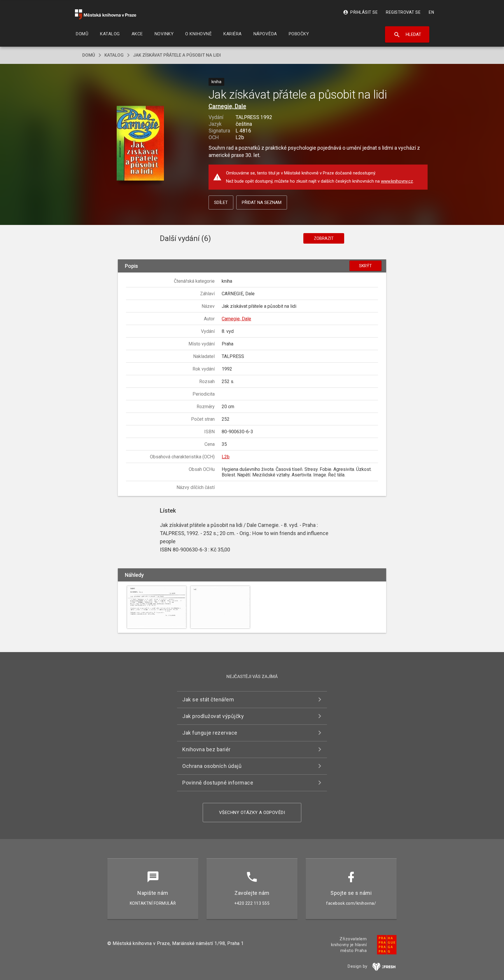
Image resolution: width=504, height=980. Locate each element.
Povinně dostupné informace (217, 783)
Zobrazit (324, 238)
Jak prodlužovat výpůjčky (213, 716)
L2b (226, 457)
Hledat (407, 34)
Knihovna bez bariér (206, 749)
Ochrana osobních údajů (212, 766)
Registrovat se (403, 12)
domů (88, 55)
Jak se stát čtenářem (208, 699)
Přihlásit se (360, 12)
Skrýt (365, 265)
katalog (114, 55)
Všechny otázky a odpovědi (252, 812)
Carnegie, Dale (227, 106)
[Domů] (105, 14)
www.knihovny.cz (397, 181)
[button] (140, 143)
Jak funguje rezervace (209, 733)
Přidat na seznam (261, 202)
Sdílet (221, 202)
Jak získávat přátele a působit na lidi (177, 55)
